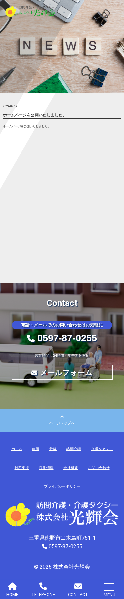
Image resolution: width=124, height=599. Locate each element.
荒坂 (53, 449)
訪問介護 (73, 449)
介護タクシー (102, 449)
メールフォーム (66, 372)
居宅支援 (22, 468)
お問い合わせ (99, 468)
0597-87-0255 (67, 338)
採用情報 (46, 468)
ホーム (16, 449)
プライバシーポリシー (62, 486)
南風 (35, 449)
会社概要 (70, 468)
